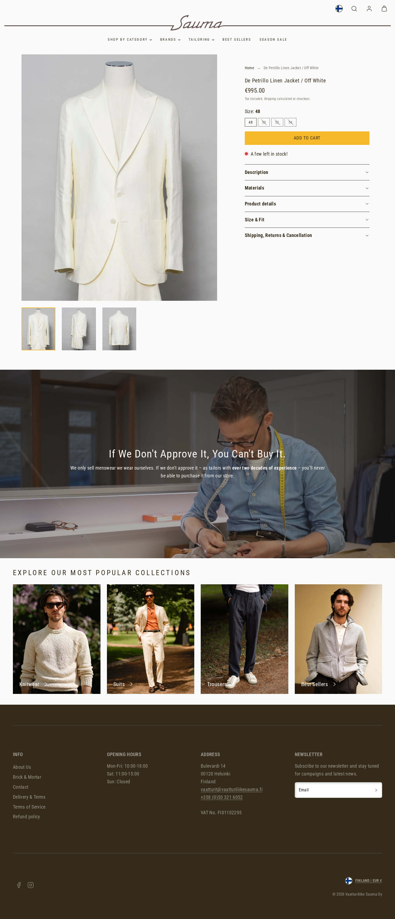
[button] (354, 8)
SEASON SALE (273, 39)
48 (251, 122)
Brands (168, 39)
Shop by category (128, 39)
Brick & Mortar (27, 777)
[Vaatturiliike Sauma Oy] (197, 22)
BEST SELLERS (236, 39)
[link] (339, 8)
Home (249, 68)
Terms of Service (29, 807)
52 (279, 123)
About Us (22, 767)
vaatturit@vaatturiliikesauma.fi (232, 789)
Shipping (270, 99)
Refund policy (26, 816)
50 (266, 123)
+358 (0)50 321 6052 (222, 797)
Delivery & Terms (29, 797)
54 (292, 123)
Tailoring (199, 39)
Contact (20, 787)
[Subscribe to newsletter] (376, 790)
